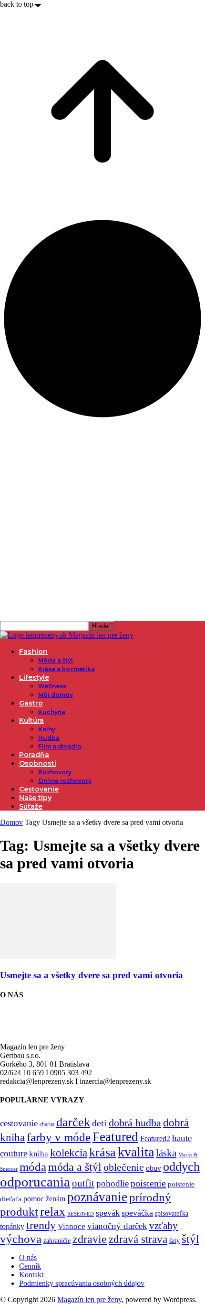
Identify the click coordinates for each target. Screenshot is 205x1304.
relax (52, 1211)
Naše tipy (35, 797)
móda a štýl (75, 1167)
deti (99, 1123)
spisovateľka (171, 1213)
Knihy (46, 729)
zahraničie (57, 1240)
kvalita (136, 1151)
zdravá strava (138, 1239)
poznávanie (97, 1197)
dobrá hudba (135, 1123)
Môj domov (55, 694)
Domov (11, 822)
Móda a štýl (55, 660)
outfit (83, 1183)
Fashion (33, 651)
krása (102, 1152)
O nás (28, 1257)
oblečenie (123, 1167)
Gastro (31, 703)
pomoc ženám (44, 1199)
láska (166, 1153)
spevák (108, 1213)
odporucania (35, 1181)
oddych (181, 1167)
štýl (190, 1238)
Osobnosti (37, 763)
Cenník (30, 1266)
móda (33, 1166)
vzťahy (163, 1225)
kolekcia (68, 1152)
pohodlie (112, 1183)
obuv (153, 1168)
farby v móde (59, 1137)
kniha (38, 1153)
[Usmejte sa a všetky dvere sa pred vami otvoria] (58, 956)
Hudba (49, 737)
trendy (41, 1225)
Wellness (52, 686)
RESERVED (80, 1214)
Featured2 (155, 1138)
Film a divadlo (60, 746)
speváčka (137, 1213)
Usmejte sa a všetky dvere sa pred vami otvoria (91, 975)
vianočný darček (117, 1226)
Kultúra (31, 720)
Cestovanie (39, 789)
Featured (115, 1137)
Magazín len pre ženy (89, 1299)
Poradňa (34, 754)
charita (47, 1124)
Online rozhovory (65, 780)
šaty (174, 1240)
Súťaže (30, 806)
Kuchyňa (51, 712)
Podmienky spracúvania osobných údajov (81, 1283)
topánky (12, 1226)
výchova (20, 1238)
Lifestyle (34, 677)
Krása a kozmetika (66, 669)
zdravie (89, 1238)
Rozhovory (55, 772)
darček (73, 1122)
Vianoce (71, 1226)
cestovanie (19, 1123)
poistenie (148, 1183)
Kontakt (31, 1275)
